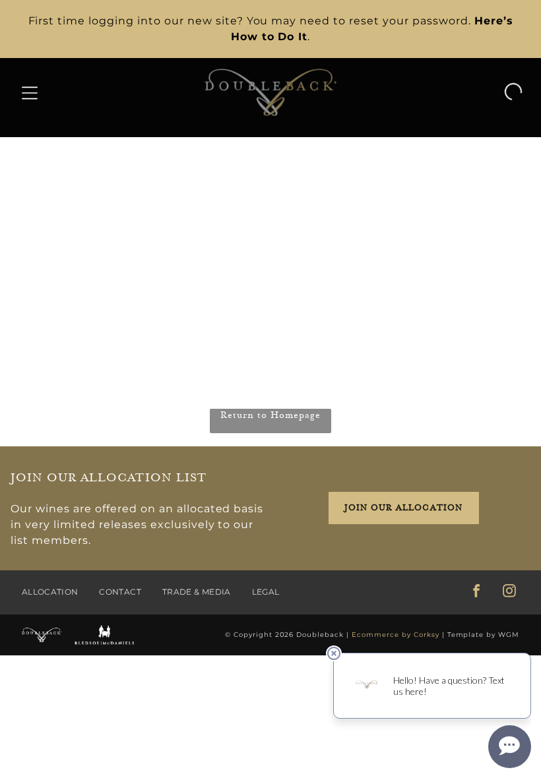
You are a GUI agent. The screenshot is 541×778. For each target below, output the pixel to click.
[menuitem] (61, 592)
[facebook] (476, 592)
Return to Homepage (270, 415)
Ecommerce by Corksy (395, 634)
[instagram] (509, 592)
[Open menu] (30, 92)
